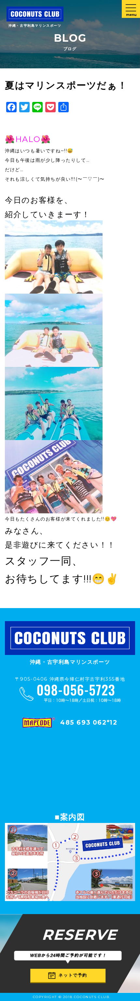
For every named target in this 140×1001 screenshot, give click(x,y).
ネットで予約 (73, 975)
